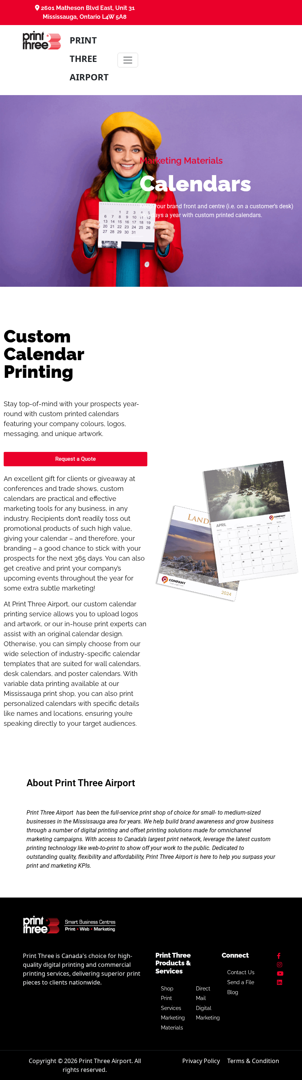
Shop (167, 989)
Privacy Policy (201, 1061)
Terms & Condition (253, 1061)
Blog (232, 992)
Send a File (240, 982)
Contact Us (240, 972)
